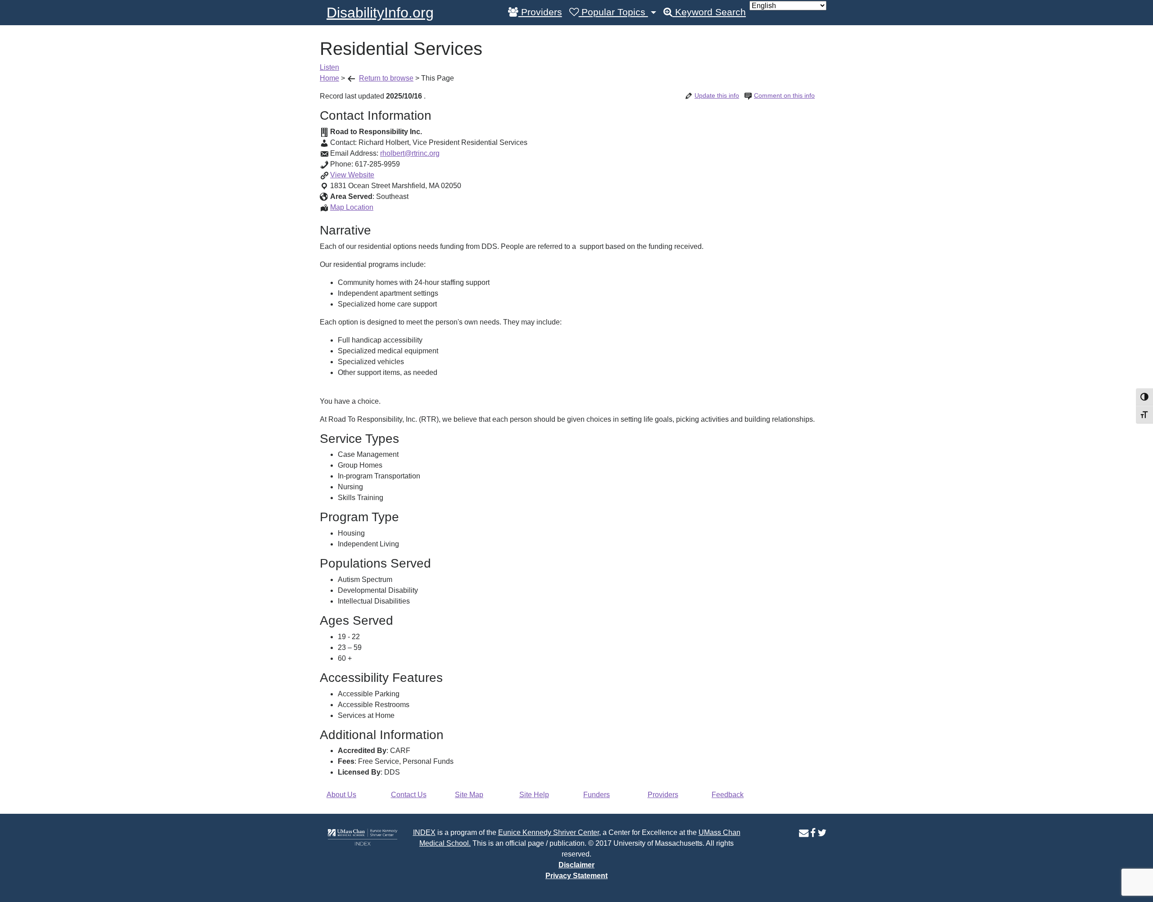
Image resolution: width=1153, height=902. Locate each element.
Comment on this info (784, 95)
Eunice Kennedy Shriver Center (548, 832)
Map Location (351, 207)
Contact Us (409, 794)
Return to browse (386, 78)
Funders (596, 794)
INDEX (424, 832)
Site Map (469, 794)
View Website (352, 175)
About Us (341, 794)
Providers (540, 12)
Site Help (534, 794)
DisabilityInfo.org (380, 13)
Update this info (717, 95)
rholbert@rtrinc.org (410, 153)
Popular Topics (613, 12)
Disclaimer (576, 865)
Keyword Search (709, 12)
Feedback (728, 794)
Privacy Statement (576, 875)
